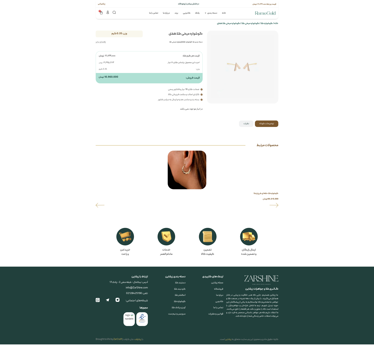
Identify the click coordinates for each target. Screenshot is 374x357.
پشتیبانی (101, 3)
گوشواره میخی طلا (250, 23)
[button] (100, 205)
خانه (276, 23)
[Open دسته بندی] (205, 13)
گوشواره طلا (266, 23)
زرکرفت (138, 339)
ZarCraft (117, 339)
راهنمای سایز (101, 42)
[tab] (266, 124)
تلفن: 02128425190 (137, 293)
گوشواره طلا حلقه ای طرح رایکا (266, 193)
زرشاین (228, 339)
